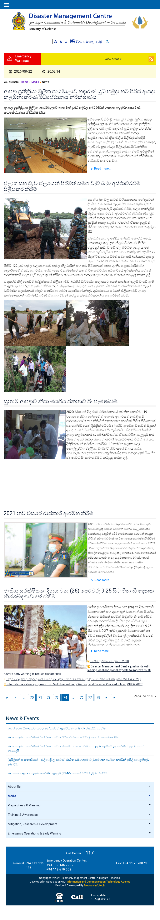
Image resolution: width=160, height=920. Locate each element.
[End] (114, 697)
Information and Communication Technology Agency (98, 881)
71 (40, 697)
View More (111, 59)
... (24, 697)
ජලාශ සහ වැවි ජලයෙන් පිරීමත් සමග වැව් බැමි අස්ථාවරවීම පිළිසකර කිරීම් (72, 186)
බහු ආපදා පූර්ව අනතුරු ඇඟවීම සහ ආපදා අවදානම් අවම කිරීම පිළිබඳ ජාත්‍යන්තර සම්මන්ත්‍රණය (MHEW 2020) (73, 679)
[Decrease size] (66, 41)
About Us (14, 787)
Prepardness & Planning (24, 805)
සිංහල (90, 41)
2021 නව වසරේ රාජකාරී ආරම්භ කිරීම (48, 513)
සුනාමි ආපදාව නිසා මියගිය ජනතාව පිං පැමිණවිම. (61, 401)
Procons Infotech (94, 885)
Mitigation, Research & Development (32, 824)
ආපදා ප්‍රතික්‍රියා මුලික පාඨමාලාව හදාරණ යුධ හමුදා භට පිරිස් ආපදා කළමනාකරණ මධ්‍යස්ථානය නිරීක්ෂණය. (79, 94)
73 (57, 697)
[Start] (7, 697)
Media (12, 796)
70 (32, 697)
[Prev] (15, 697)
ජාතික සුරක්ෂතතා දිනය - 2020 (109, 661)
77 (90, 697)
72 (48, 697)
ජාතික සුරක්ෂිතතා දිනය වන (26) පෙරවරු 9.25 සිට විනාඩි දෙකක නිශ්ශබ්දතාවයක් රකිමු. (79, 594)
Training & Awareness (23, 815)
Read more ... (102, 168)
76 (82, 697)
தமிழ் (99, 41)
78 (98, 697)
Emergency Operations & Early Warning (34, 833)
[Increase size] (56, 41)
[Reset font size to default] (61, 41)
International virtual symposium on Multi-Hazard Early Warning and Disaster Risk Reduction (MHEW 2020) (74, 684)
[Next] (106, 697)
